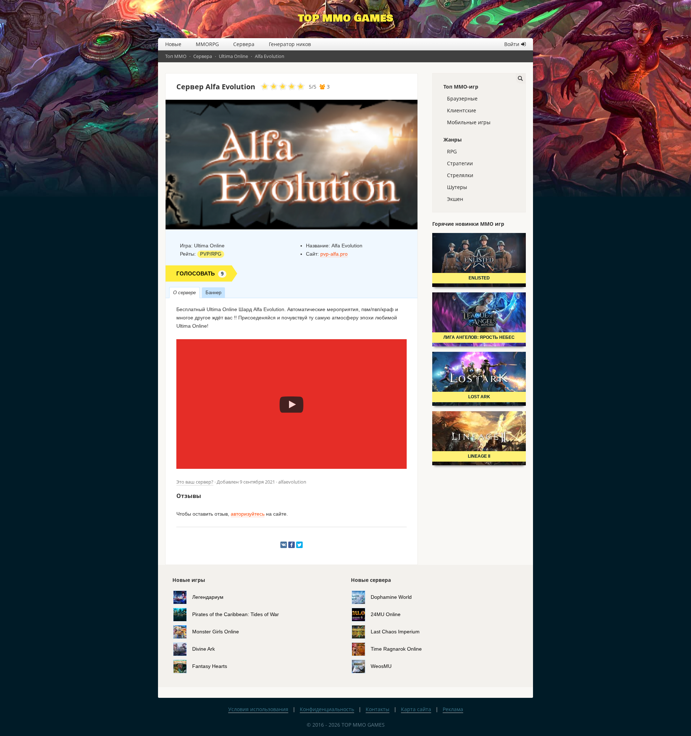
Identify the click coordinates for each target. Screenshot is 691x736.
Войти (511, 44)
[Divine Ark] (182, 648)
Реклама (453, 709)
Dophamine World (391, 597)
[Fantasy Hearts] (182, 666)
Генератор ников (290, 44)
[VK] (283, 545)
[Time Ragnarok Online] (361, 648)
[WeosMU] (361, 666)
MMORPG (207, 44)
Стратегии (460, 163)
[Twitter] (299, 545)
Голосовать (199, 273)
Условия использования (258, 709)
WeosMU (381, 666)
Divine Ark (203, 648)
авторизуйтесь (248, 514)
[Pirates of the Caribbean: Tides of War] (182, 614)
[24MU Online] (361, 614)
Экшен (455, 199)
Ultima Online (233, 56)
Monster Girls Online (215, 631)
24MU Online (386, 614)
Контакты (377, 709)
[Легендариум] (182, 597)
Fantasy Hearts (209, 666)
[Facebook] (291, 545)
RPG (452, 151)
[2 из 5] (269, 86)
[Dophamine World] (361, 597)
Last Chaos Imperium (395, 631)
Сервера (243, 44)
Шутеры (457, 187)
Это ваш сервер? (194, 482)
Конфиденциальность (327, 709)
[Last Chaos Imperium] (361, 631)
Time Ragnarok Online (396, 648)
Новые (173, 44)
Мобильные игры (469, 122)
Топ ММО (175, 56)
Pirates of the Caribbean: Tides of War (235, 614)
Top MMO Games (345, 18)
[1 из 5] (264, 86)
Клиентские (461, 110)
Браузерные (462, 98)
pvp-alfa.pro (334, 254)
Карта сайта (416, 709)
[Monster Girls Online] (182, 631)
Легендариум (207, 597)
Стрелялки (460, 175)
